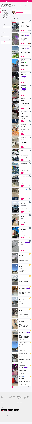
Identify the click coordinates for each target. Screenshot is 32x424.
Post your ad (18, 396)
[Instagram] (2, 415)
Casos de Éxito (3, 402)
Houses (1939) (5, 14)
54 (25, 387)
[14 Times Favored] (18, 202)
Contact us (10, 397)
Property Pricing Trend (4, 398)
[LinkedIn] (10, 415)
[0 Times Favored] (18, 241)
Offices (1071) (5, 17)
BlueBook (2, 397)
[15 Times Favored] (18, 124)
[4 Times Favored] (18, 215)
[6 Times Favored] (16, 319)
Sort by (13, 18)
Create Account (11, 398)
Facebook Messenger (12, 396)
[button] (18, 25)
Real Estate (18, 399)
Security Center (26, 396)
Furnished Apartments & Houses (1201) (6, 16)
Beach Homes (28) (5, 20)
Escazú (21, 11)
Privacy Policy (26, 397)
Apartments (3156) (5, 13)
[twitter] (5, 415)
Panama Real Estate (19, 397)
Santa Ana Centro (25, 11)
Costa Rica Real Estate (20, 398)
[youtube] (12, 415)
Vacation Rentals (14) (6, 23)
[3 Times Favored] (18, 85)
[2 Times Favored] (18, 59)
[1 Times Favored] (18, 21)
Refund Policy (26, 399)
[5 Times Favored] (18, 163)
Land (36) (4, 18)
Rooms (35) (4, 19)
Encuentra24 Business (4, 399)
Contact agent (19, 13)
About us (2, 396)
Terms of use (26, 398)
